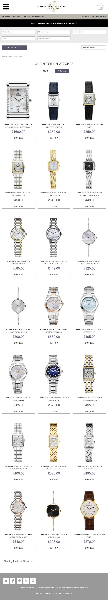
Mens (45, 71)
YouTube (26, 581)
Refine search (14, 48)
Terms (47, 593)
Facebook (12, 581)
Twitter (6, 581)
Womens (62, 71)
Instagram (33, 581)
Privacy (39, 593)
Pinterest (19, 581)
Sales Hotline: (94, 16)
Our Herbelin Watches (12, 57)
